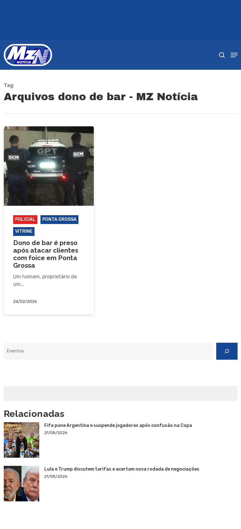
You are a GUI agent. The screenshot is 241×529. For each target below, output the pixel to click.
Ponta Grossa (59, 219)
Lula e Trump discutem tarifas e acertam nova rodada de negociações (121, 469)
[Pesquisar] (227, 351)
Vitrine (24, 231)
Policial (25, 219)
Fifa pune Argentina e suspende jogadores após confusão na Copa (118, 425)
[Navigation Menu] (234, 55)
